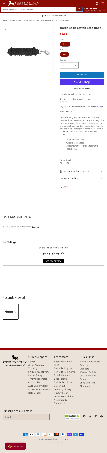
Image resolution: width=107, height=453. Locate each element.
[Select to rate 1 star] (44, 254)
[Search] (79, 9)
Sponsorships (61, 378)
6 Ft (64, 54)
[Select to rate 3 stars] (53, 254)
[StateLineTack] (24, 3)
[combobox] (42, 9)
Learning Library (62, 389)
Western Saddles (88, 372)
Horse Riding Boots (90, 361)
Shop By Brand (88, 382)
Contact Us (34, 382)
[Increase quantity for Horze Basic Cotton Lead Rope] (75, 65)
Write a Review (53, 261)
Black (65, 44)
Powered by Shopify (61, 439)
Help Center (34, 393)
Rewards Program (63, 368)
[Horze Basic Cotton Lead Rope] (10, 311)
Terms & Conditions (64, 396)
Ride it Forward (62, 375)
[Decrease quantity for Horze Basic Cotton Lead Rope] (63, 65)
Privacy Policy (61, 393)
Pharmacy (85, 386)
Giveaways (59, 386)
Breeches (85, 365)
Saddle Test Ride (63, 382)
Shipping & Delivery (38, 372)
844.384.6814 (90, 8)
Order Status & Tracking (36, 367)
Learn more (36, 227)
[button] (82, 171)
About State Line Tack (63, 363)
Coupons (84, 379)
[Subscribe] (46, 417)
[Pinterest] (101, 416)
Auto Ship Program (38, 386)
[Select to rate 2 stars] (49, 254)
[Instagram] (90, 416)
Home (5, 20)
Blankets (84, 368)
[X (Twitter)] (96, 416)
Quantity (63, 60)
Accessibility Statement (60, 401)
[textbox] (53, 221)
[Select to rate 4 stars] (58, 254)
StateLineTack (49, 439)
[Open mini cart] (103, 3)
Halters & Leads (16, 20)
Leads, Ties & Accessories (33, 20)
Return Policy (35, 375)
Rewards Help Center (65, 372)
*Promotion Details (38, 378)
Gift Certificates (88, 375)
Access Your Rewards (39, 389)
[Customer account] (97, 3)
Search (32, 361)
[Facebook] (84, 416)
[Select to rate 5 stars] (62, 254)
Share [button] (65, 187)
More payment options (82, 88)
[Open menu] (4, 3)
